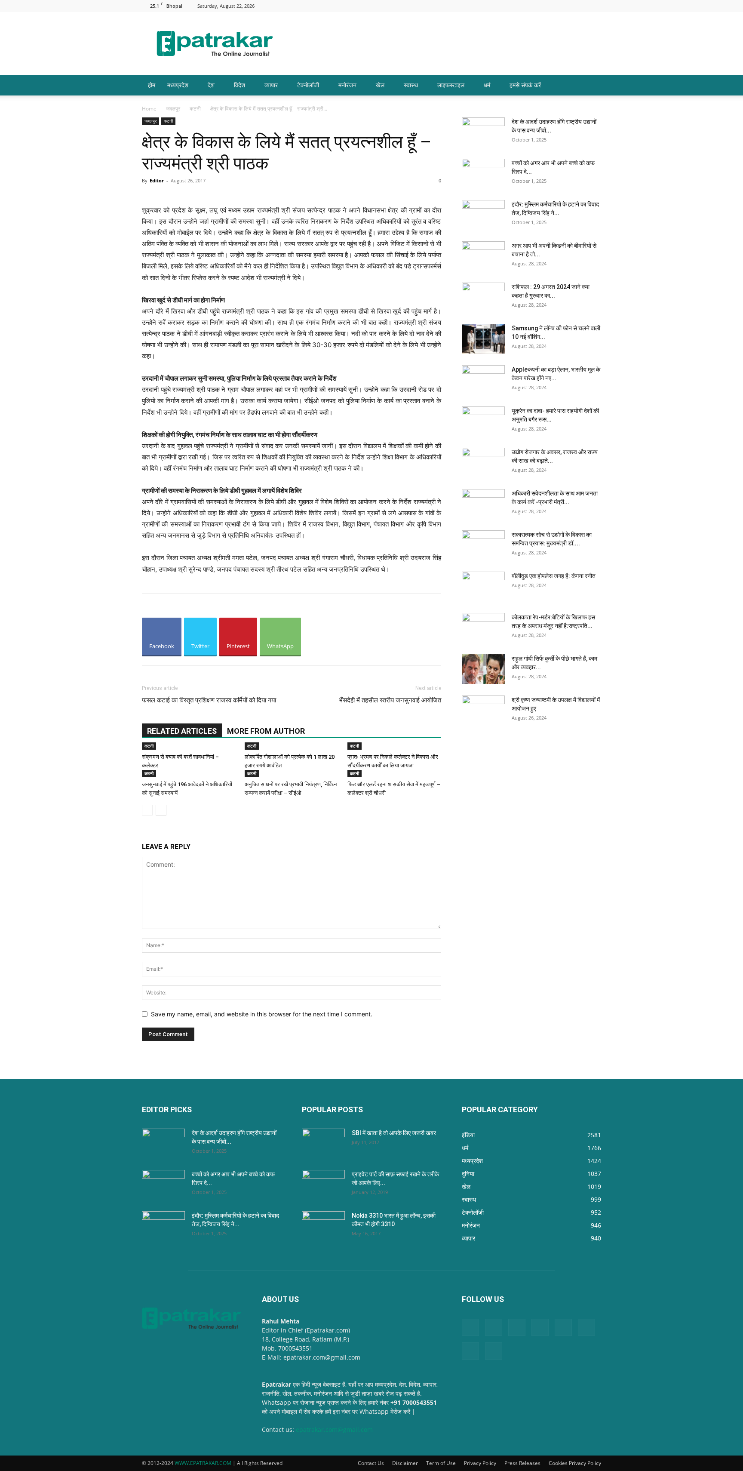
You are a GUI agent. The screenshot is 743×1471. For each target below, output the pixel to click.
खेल (380, 85)
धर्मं (487, 85)
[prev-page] (147, 810)
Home (149, 108)
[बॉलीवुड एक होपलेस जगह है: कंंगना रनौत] (483, 587)
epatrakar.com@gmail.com (334, 1429)
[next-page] (161, 810)
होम (151, 85)
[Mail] (523, 6)
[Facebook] (495, 6)
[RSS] (552, 6)
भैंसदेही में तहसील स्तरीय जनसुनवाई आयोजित (390, 700)
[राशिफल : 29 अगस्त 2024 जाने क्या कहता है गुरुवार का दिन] (483, 298)
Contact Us (371, 1463)
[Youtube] (594, 6)
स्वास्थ (411, 85)
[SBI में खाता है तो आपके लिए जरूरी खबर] (323, 1144)
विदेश (239, 85)
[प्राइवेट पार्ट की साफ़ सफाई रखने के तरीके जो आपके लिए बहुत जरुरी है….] (323, 1185)
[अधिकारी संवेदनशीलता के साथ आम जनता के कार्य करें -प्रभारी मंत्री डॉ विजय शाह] (483, 504)
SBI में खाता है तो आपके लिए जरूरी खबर (394, 1132)
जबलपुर (173, 108)
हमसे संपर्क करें (525, 85)
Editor (157, 180)
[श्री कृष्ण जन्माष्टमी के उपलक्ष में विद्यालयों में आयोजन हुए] (483, 710)
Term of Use (441, 1463)
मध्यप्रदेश (177, 85)
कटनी (195, 108)
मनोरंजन (347, 85)
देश (211, 85)
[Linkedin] (509, 6)
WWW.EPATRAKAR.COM (203, 1463)
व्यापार (271, 85)
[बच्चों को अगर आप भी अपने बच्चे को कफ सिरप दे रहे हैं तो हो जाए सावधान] (483, 174)
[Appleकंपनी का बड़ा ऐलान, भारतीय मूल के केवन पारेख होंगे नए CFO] (483, 380)
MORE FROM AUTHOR (266, 731)
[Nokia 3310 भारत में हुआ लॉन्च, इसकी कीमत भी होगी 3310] (323, 1226)
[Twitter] (580, 6)
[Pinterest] (537, 6)
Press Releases (522, 1463)
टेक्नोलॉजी (308, 85)
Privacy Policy (480, 1463)
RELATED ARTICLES (182, 731)
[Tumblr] (566, 6)
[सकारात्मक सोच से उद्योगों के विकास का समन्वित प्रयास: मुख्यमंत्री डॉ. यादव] (483, 545)
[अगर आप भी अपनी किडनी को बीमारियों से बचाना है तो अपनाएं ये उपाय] (483, 256)
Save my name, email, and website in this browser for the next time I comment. (261, 1014)
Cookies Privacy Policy (575, 1463)
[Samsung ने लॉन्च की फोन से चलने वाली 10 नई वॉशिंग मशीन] (483, 339)
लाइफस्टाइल (450, 85)
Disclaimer (405, 1463)
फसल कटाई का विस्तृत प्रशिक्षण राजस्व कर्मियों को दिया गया (209, 700)
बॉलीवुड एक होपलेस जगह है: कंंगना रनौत (554, 575)
